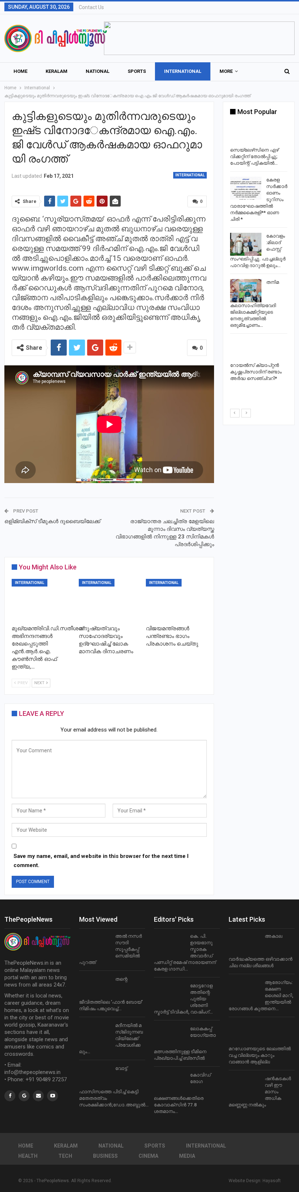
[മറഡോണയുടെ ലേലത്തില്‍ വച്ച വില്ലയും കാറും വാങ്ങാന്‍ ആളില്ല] (244, 1034)
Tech (65, 1156)
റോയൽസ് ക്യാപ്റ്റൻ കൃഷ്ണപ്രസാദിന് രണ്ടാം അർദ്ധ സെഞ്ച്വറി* (255, 371)
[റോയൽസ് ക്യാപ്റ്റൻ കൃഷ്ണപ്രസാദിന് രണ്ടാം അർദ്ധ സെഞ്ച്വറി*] (245, 350)
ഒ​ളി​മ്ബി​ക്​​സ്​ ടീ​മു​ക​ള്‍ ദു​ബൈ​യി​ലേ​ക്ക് (52, 521)
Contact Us (91, 7)
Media (187, 1156)
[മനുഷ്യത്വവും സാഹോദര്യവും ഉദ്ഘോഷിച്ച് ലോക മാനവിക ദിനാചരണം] (109, 600)
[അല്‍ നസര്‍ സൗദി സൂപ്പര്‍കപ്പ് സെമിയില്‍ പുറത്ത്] (94, 944)
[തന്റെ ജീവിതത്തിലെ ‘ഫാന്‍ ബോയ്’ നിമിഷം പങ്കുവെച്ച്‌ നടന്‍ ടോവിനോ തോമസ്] (94, 987)
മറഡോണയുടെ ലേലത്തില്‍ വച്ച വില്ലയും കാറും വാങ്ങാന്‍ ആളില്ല (260, 1055)
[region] (199, 38)
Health (28, 1156)
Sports (137, 71)
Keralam (56, 71)
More (226, 71)
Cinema (148, 1156)
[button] (199, 38)
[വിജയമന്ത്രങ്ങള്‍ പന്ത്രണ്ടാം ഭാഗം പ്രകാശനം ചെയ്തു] (176, 600)
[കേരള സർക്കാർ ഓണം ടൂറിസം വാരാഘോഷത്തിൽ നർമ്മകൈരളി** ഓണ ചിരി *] (245, 188)
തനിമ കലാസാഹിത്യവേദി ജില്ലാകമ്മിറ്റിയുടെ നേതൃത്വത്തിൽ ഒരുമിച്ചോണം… (254, 303)
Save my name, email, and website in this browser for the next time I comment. (101, 861)
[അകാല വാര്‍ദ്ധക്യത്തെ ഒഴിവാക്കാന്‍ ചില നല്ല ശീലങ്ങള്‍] (244, 944)
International (182, 71)
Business (105, 1156)
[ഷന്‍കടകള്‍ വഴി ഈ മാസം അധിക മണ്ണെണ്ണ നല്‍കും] (244, 1087)
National (97, 71)
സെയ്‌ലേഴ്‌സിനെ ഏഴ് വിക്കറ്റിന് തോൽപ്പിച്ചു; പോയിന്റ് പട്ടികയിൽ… (254, 156)
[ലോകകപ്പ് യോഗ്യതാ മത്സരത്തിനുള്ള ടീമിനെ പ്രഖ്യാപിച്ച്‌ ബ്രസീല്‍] (169, 1037)
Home (20, 71)
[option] (258, 253)
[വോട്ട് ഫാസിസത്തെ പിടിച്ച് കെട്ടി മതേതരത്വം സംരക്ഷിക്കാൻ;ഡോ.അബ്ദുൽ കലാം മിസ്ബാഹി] (94, 1077)
